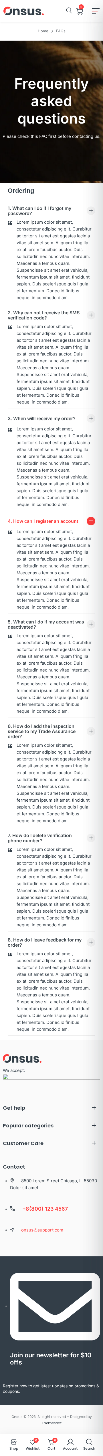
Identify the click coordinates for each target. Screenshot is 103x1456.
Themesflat (52, 1423)
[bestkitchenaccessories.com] (23, 11)
